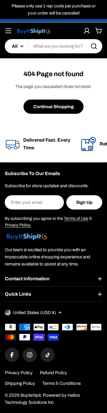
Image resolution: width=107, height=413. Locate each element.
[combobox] (53, 46)
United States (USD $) (34, 312)
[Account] (86, 30)
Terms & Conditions (61, 383)
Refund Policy (53, 372)
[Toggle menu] (8, 30)
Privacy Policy (19, 372)
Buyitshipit (31, 395)
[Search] (93, 46)
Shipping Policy (20, 383)
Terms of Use (76, 218)
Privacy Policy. (18, 225)
